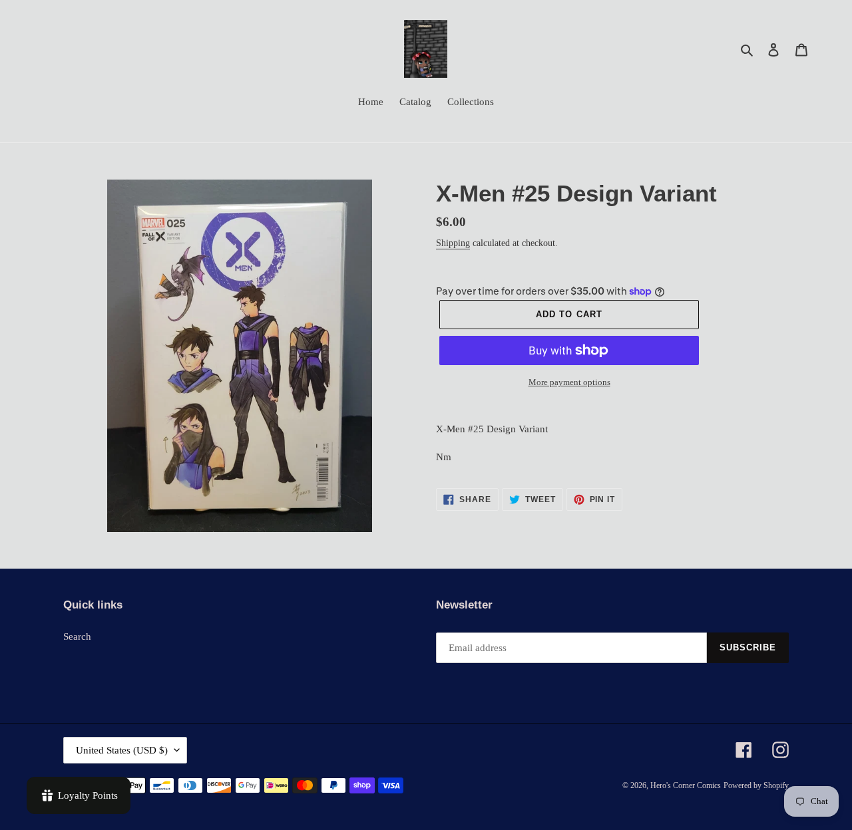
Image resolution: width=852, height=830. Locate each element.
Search (77, 636)
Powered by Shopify (756, 785)
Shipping (453, 243)
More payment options (569, 382)
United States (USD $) (122, 750)
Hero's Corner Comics (685, 785)
